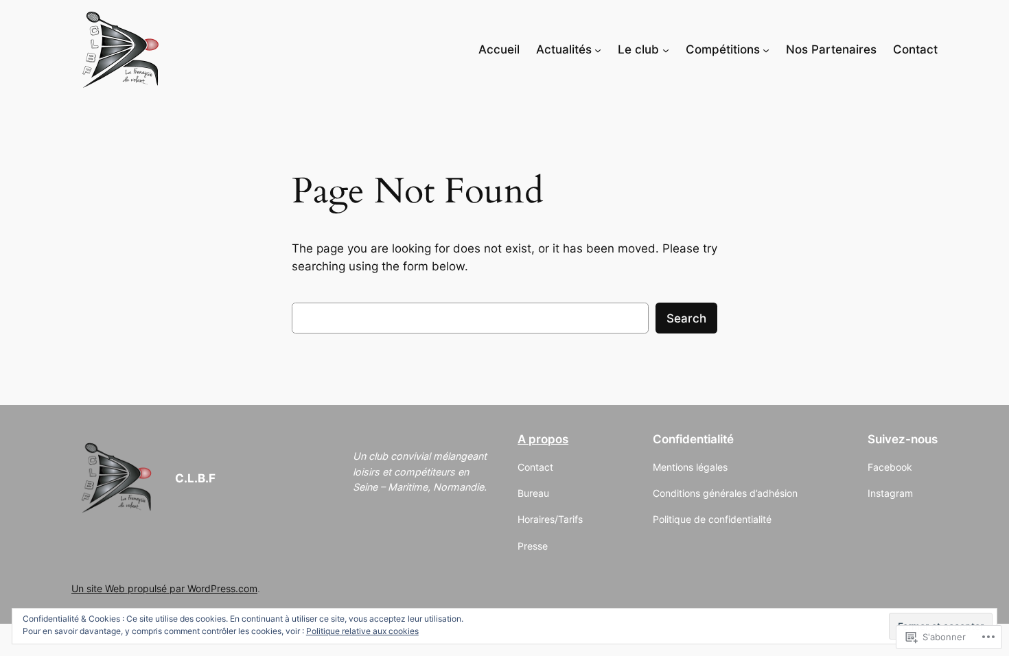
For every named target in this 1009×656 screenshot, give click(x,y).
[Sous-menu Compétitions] (766, 49)
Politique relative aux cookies (362, 631)
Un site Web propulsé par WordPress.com (164, 588)
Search (686, 318)
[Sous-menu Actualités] (597, 49)
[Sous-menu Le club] (665, 49)
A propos (543, 439)
